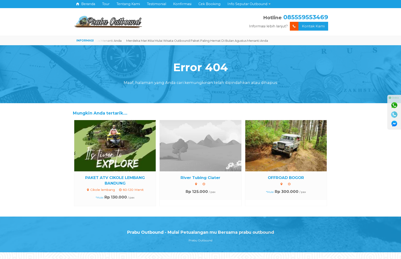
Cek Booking (209, 4)
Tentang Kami (128, 4)
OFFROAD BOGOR (286, 177)
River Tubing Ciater (200, 177)
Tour (106, 4)
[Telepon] (394, 114)
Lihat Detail (119, 145)
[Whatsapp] (394, 105)
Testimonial (156, 4)
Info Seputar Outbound (247, 4)
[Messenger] (394, 123)
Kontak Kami (313, 26)
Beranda (87, 4)
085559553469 (305, 17)
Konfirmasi (182, 4)
